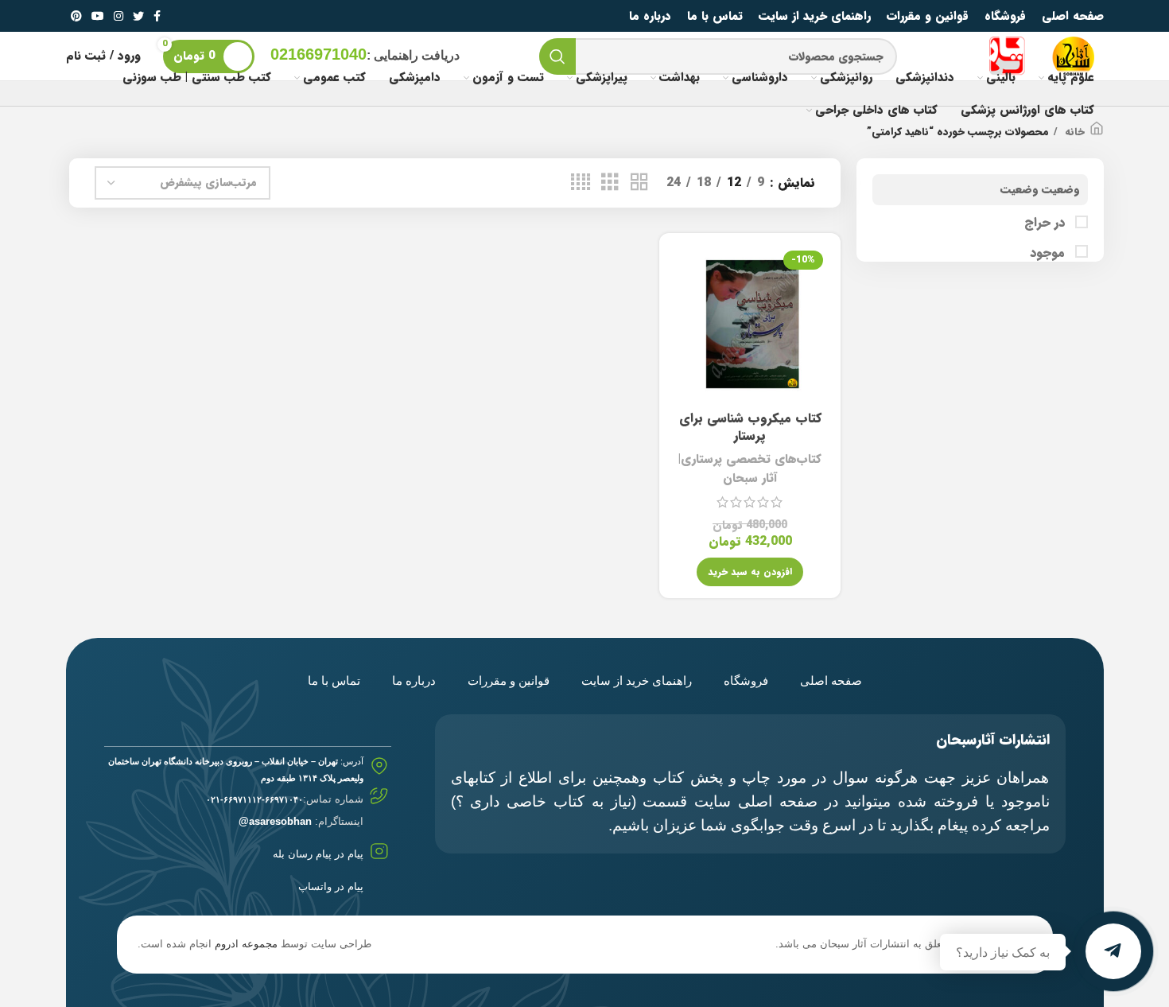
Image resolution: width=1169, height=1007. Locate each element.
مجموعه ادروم (246, 944)
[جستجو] (557, 56)
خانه (1073, 132)
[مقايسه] (683, 271)
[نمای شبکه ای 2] (639, 183)
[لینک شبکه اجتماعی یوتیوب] (98, 16)
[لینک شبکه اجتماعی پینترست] (76, 16)
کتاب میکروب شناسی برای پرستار (750, 426)
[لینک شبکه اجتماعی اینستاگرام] (118, 16)
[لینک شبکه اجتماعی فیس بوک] (157, 16)
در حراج (1046, 222)
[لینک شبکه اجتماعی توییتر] (138, 16)
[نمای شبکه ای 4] (580, 183)
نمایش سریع (683, 307)
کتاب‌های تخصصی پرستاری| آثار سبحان (749, 468)
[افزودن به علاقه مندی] (683, 342)
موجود (1049, 253)
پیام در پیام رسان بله (318, 854)
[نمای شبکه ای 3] (610, 183)
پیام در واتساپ (330, 886)
